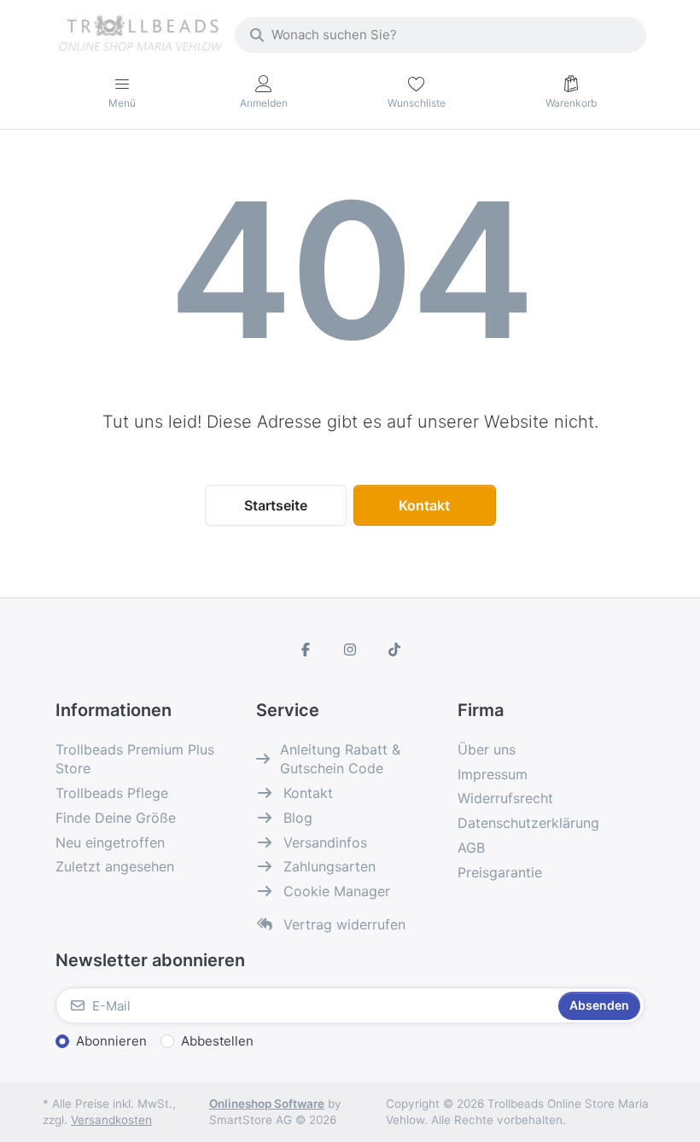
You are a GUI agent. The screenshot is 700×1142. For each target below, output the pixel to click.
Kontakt (424, 505)
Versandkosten (111, 1120)
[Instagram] (350, 649)
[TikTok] (394, 649)
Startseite (275, 505)
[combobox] (440, 35)
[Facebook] (306, 649)
